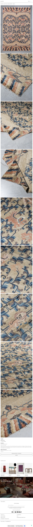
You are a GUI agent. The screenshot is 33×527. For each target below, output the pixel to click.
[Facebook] (12, 512)
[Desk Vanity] (12, 468)
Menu (29, 1)
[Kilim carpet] (20, 468)
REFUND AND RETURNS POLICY (21, 517)
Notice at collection (11, 525)
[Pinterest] (15, 512)
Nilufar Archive (3, 440)
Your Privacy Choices (19, 525)
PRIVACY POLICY (3, 517)
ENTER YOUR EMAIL (16, 503)
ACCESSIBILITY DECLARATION (5, 518)
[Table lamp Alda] (4, 468)
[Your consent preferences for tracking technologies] (31, 525)
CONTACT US (2, 514)
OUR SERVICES (19, 514)
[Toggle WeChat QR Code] (20, 512)
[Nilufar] (2, 1)
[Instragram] (13, 512)
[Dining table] (28, 468)
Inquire (16, 455)
